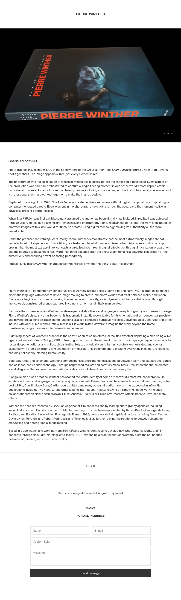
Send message (90, 573)
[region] (90, 85)
